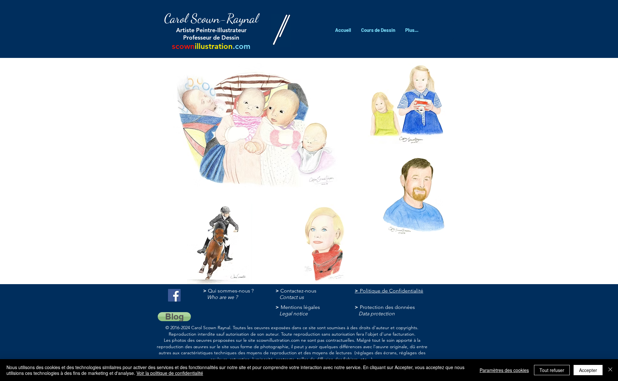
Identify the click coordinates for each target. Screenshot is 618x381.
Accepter (588, 370)
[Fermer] (610, 370)
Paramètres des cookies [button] (504, 370)
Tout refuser (551, 370)
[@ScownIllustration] (174, 295)
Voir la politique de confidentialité (169, 373)
